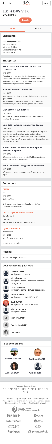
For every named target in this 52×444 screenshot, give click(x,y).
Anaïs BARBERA (12, 373)
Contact (21, 398)
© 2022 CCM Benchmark (37, 403)
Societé (45, 398)
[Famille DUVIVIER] (6, 325)
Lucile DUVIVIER (17, 271)
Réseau (38, 28)
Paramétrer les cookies (28, 401)
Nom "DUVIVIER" (18, 318)
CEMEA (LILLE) (17, 332)
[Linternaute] (13, 421)
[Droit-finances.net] (38, 421)
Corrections (23, 403)
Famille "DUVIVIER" (19, 325)
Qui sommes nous (10, 398)
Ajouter (26, 20)
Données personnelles (11, 401)
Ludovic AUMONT (13, 358)
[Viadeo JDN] (38, 426)
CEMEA (6, 189)
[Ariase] (13, 431)
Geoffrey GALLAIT (37, 359)
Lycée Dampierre (11, 228)
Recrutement (37, 398)
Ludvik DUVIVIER (18, 287)
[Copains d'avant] (13, 426)
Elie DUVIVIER (16, 302)
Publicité (28, 398)
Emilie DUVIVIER (18, 294)
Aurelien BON (35, 373)
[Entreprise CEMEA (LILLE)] (6, 332)
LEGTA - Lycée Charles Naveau (18, 212)
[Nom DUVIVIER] (6, 318)
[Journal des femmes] (13, 416)
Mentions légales (44, 401)
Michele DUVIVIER (18, 278)
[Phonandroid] (38, 431)
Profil (12, 28)
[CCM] (38, 416)
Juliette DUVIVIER (18, 309)
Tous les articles (11, 403)
